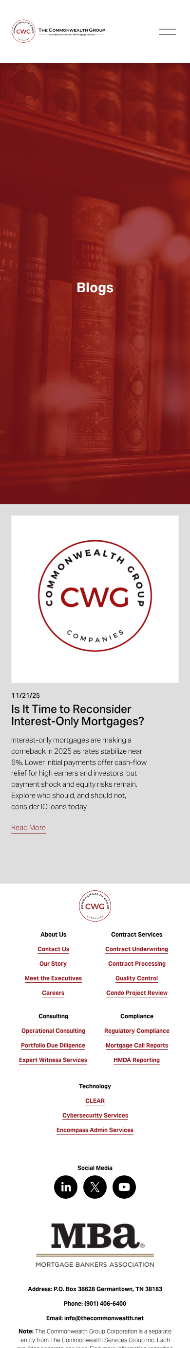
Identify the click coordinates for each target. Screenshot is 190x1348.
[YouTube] (124, 1187)
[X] (95, 1187)
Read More (28, 827)
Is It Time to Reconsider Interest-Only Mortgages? (77, 715)
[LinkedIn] (65, 1187)
